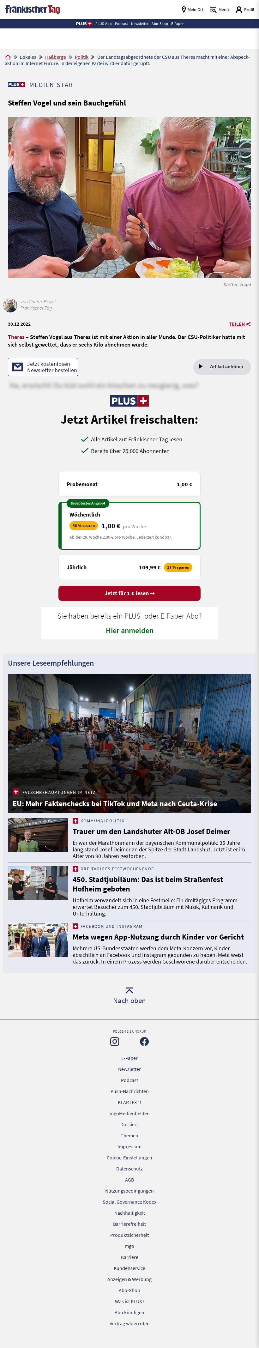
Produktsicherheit (129, 1235)
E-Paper (129, 1058)
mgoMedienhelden (130, 1113)
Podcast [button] (121, 23)
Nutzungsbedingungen (129, 1191)
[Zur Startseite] (8, 57)
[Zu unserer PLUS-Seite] (16, 84)
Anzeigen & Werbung (129, 1279)
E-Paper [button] (177, 23)
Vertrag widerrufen (130, 1323)
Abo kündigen (129, 1312)
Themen (129, 1135)
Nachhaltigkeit (129, 1213)
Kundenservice (129, 1268)
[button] (83, 23)
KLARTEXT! (129, 1102)
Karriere (129, 1257)
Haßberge (55, 57)
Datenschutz (129, 1168)
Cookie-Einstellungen (129, 1157)
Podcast (129, 1080)
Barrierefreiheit (129, 1224)
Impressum (129, 1146)
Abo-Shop (129, 1290)
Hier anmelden (130, 630)
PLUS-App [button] (103, 23)
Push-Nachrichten (130, 1091)
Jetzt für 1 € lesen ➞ (130, 593)
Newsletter (129, 1069)
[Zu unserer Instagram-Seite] (114, 1041)
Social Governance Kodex (129, 1202)
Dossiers (129, 1124)
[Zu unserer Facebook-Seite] (144, 1041)
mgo (129, 1246)
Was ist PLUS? (129, 1301)
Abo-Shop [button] (160, 23)
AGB (129, 1179)
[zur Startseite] (32, 9)
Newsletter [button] (139, 23)
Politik (81, 57)
